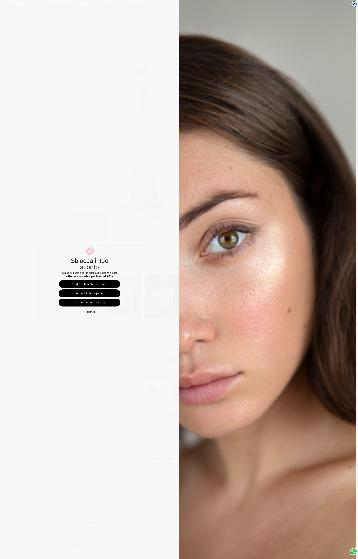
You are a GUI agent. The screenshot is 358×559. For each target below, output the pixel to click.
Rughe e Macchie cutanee (89, 284)
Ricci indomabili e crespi (90, 302)
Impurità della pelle (89, 293)
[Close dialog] (354, 4)
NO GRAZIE (89, 312)
